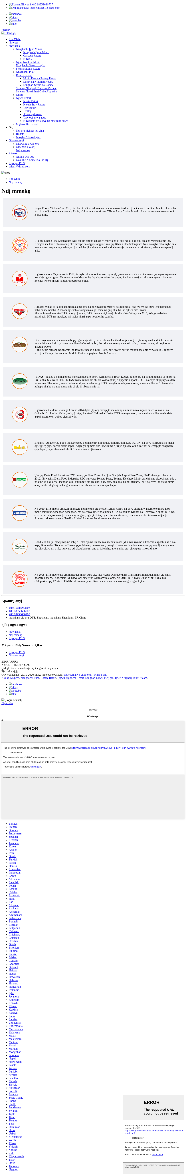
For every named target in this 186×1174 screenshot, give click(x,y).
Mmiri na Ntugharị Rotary (38, 81)
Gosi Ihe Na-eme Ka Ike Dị (32, 159)
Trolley (27, 111)
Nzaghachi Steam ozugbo (30, 65)
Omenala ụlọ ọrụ (25, 146)
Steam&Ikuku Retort (28, 68)
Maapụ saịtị (100, 674)
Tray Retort (29, 107)
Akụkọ (13, 153)
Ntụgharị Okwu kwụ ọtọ (99, 677)
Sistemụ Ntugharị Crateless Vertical (36, 88)
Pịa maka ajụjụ (9, 671)
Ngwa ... (28, 58)
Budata (20, 133)
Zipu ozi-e (7, 703)
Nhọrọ (19, 94)
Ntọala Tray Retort (34, 104)
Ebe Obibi (15, 39)
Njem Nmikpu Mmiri (28, 62)
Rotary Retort (24, 75)
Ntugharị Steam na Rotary (38, 84)
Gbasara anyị (16, 140)
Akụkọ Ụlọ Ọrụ (25, 156)
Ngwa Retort (23, 97)
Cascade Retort (32, 55)
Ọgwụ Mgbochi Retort (71, 677)
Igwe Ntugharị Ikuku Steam (131, 677)
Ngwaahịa (15, 45)
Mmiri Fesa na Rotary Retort (39, 78)
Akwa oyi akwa (32, 114)
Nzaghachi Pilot (25, 71)
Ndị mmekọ (23, 150)
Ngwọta (13, 42)
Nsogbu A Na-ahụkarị (28, 137)
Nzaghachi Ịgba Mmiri (29, 49)
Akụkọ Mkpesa (10, 677)
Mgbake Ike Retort (27, 124)
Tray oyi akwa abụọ (34, 117)
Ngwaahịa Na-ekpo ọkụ (78, 674)
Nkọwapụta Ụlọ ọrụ (27, 143)
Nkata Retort (30, 101)
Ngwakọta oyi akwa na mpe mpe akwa (45, 120)
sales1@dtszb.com (42, 7)
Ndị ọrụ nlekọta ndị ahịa (30, 130)
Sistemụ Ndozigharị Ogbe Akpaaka (36, 91)
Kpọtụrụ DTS (17, 163)
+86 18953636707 (37, 4)
